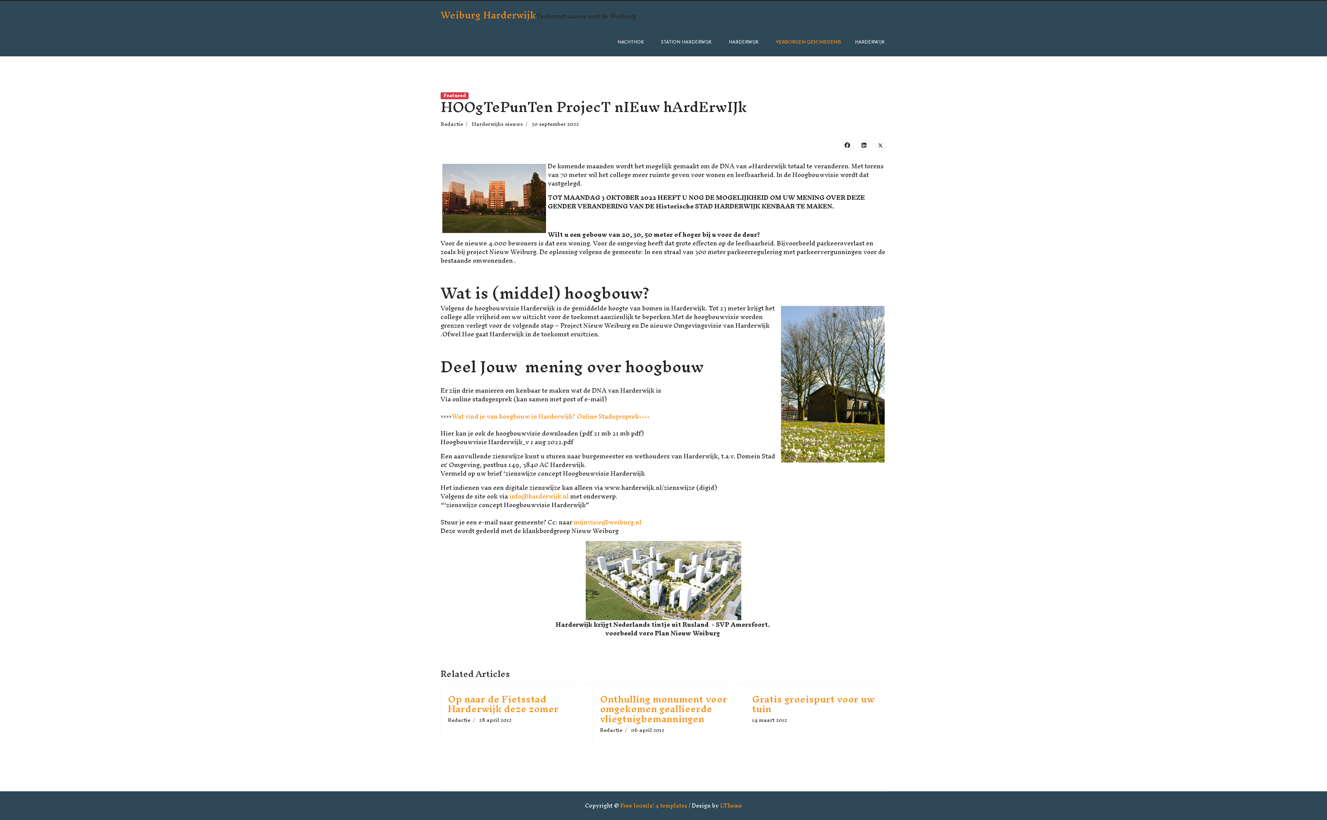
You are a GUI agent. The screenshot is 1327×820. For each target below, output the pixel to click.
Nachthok (631, 42)
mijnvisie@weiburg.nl (607, 522)
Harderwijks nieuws (497, 124)
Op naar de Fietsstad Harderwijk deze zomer (503, 704)
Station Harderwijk (686, 42)
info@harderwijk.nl (539, 496)
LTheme (731, 805)
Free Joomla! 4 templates (653, 805)
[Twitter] (880, 145)
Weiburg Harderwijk (488, 15)
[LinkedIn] (864, 145)
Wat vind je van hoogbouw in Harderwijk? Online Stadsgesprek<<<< (551, 416)
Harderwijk (744, 42)
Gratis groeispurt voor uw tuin (813, 704)
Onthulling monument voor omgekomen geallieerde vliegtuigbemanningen (663, 709)
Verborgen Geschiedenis (808, 42)
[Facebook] (847, 145)
